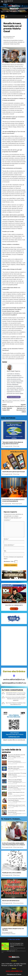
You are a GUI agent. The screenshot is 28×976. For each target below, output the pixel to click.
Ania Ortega (16, 446)
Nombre (6, 539)
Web (5, 551)
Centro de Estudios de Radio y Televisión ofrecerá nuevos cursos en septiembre (16, 699)
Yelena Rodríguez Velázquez (18, 795)
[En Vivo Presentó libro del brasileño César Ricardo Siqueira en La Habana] (4, 800)
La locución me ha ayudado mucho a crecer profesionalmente (13, 500)
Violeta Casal (9, 402)
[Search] (26, 16)
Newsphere (10, 974)
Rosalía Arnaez (16, 400)
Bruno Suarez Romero (17, 762)
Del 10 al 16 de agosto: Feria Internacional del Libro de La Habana (16, 945)
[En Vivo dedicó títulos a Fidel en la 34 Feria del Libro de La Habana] (4, 812)
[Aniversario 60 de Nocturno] (14, 888)
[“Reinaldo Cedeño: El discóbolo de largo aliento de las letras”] (14, 430)
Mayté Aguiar (17, 875)
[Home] (3, 17)
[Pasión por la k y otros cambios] (14, 860)
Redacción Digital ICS (17, 776)
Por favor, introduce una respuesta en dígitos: (13, 557)
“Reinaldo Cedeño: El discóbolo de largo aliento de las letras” (12, 443)
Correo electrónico (9, 545)
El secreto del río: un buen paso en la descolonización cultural (20, 408)
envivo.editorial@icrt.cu (14, 679)
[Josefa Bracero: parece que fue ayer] (14, 459)
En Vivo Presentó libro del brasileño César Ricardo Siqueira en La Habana (13, 843)
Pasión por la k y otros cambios (11, 872)
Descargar (14, 608)
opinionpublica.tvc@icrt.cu (14, 683)
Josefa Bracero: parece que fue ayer (13, 471)
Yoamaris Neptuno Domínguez (19, 788)
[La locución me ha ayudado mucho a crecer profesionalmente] (14, 487)
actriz (6, 400)
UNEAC (14, 757)
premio (10, 400)
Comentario (7, 520)
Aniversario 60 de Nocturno (14, 761)
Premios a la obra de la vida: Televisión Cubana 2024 (8, 407)
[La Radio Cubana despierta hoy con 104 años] (14, 916)
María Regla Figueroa (9, 37)
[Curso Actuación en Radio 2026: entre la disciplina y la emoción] (4, 787)
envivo (14, 8)
